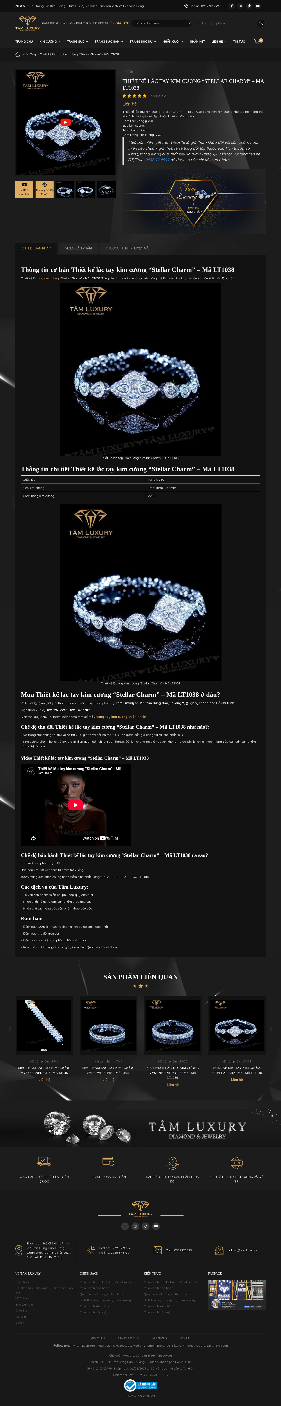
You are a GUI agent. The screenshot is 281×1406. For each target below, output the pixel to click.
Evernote (88, 1346)
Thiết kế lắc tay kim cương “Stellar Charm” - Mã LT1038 (173, 1070)
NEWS (20, 6)
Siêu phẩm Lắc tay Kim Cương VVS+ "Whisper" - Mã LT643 (44, 1070)
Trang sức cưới (128, 1338)
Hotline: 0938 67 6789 (114, 1253)
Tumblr (151, 1346)
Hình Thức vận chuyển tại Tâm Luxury (105, 1300)
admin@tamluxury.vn (243, 1250)
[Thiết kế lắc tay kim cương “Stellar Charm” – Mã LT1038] (65, 189)
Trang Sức (75, 42)
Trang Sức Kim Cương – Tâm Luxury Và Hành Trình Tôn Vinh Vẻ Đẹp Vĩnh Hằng (90, 6)
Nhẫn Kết (197, 42)
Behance (163, 1346)
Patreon (222, 1346)
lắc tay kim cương (46, 278)
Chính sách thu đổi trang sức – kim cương (108, 1282)
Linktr (211, 1346)
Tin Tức (239, 42)
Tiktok (175, 1346)
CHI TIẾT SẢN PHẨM (36, 248)
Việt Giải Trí (23, 1316)
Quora (200, 1346)
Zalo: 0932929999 (179, 1250)
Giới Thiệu (22, 1282)
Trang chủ (24, 42)
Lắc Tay (30, 54)
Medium (138, 1346)
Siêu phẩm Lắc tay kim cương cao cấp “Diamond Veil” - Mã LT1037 (237, 1072)
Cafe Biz (21, 1310)
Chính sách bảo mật (93, 1312)
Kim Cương (48, 42)
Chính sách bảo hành (94, 1288)
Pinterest (102, 1346)
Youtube (125, 1346)
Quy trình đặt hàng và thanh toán (103, 1294)
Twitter (76, 1346)
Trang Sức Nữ (141, 42)
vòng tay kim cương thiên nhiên (120, 717)
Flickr (114, 1346)
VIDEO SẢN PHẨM (78, 248)
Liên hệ (217, 42)
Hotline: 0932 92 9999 (114, 1248)
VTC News (22, 1298)
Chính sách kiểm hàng (95, 1306)
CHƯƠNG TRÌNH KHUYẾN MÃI (128, 248)
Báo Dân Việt (24, 1304)
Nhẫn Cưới (171, 42)
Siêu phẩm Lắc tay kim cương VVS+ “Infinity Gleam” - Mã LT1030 (108, 1072)
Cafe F (19, 1322)
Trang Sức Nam (107, 42)
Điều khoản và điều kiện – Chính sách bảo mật (44, 1290)
